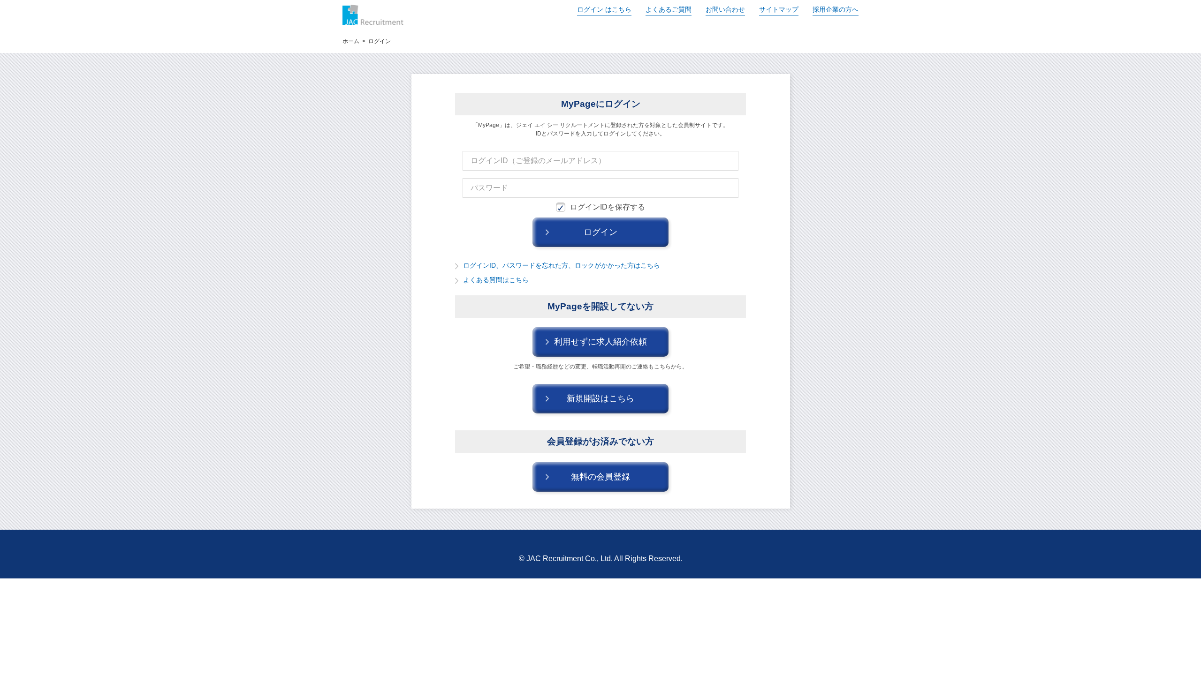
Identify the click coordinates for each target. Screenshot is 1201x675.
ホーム (350, 41)
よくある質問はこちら (496, 280)
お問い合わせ (725, 9)
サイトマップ (778, 9)
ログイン (604, 9)
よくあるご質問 (669, 9)
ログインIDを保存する (607, 207)
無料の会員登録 (600, 476)
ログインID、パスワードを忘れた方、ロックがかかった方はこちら (561, 265)
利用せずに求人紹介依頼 (600, 341)
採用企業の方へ (836, 9)
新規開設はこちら (600, 398)
